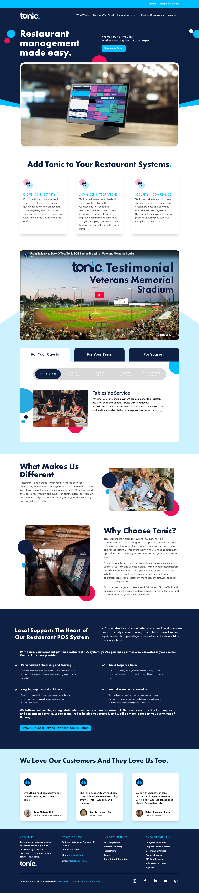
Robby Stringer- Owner (158, 812)
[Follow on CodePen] (176, 881)
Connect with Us (126, 15)
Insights (171, 15)
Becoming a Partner (156, 851)
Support (150, 867)
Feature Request (154, 855)
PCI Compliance (112, 842)
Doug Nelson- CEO (43, 812)
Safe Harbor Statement (90, 882)
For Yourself (153, 354)
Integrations (110, 851)
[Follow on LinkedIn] (155, 881)
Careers (107, 855)
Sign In (152, 4)
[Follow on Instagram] (134, 881)
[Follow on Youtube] (165, 881)
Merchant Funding (113, 846)
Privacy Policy (63, 882)
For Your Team (99, 354)
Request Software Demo (158, 846)
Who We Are (83, 15)
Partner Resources (151, 15)
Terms (74, 882)
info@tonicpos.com (77, 861)
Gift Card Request (154, 859)
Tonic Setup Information (116, 859)
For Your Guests (45, 354)
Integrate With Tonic (156, 842)
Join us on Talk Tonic (156, 863)
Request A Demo (169, 4)
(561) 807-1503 (76, 855)
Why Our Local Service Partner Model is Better (55, 728)
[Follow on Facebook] (145, 881)
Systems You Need (103, 15)
